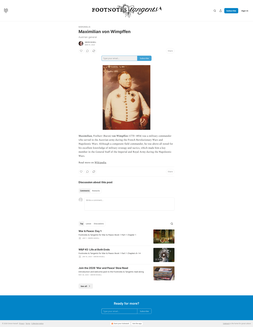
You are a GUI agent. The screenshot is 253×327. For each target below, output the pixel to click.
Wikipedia (100, 162)
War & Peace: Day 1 (90, 231)
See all (84, 286)
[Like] (81, 51)
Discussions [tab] (99, 223)
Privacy (21, 323)
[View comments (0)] (87, 51)
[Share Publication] (220, 10)
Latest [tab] (88, 223)
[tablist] (90, 190)
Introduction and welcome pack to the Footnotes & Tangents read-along (111, 271)
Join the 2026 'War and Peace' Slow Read (103, 268)
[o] (164, 255)
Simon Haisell (90, 42)
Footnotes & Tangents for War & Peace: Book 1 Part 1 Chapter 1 (107, 234)
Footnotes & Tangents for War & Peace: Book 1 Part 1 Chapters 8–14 (110, 253)
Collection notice (37, 323)
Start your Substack (121, 323)
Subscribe (231, 10)
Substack (226, 323)
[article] (126, 236)
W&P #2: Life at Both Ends (94, 249)
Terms (28, 323)
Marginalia (84, 27)
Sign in (244, 10)
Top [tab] (81, 223)
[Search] (214, 10)
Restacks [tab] (96, 191)
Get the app (137, 323)
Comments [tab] (84, 191)
